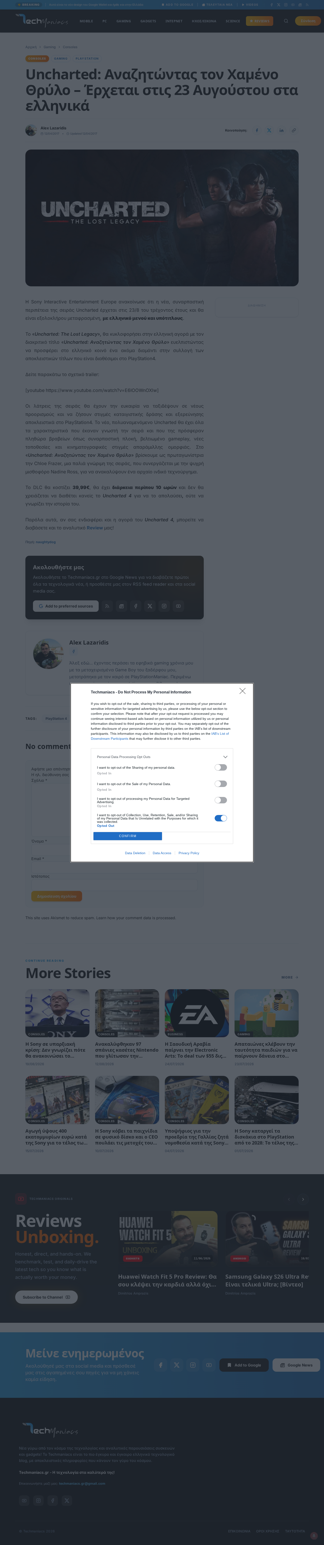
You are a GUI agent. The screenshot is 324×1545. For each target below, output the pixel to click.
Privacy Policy (189, 853)
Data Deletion (135, 853)
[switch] (221, 767)
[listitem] (162, 756)
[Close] (244, 692)
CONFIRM (128, 836)
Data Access (162, 853)
